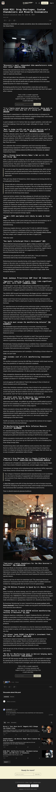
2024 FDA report (10, 483)
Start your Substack (24, 785)
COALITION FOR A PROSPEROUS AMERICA (35, 460)
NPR (44, 241)
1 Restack (17, 682)
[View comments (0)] (16, 735)
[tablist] (9, 696)
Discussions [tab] (13, 722)
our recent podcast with (42, 603)
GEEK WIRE (27, 636)
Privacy (27, 782)
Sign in (52, 3)
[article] (28, 730)
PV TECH (26, 612)
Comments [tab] (6, 696)
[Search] (36, 3)
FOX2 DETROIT (26, 656)
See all (6, 762)
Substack (21, 789)
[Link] (1, 66)
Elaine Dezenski (8, 605)
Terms (30, 782)
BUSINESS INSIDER (37, 131)
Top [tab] (5, 722)
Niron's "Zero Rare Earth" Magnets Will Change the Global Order (20, 727)
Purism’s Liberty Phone (43, 232)
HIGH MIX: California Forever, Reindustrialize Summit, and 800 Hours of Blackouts (20, 752)
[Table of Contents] (1, 396)
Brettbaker (8, 709)
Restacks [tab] (12, 696)
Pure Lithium (27, 196)
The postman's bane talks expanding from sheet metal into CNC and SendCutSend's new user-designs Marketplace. (19, 743)
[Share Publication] (39, 3)
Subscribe (44, 3)
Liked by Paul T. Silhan (12, 710)
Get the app (34, 785)
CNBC (5, 218)
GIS (4, 358)
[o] (47, 729)
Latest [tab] (8, 722)
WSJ (15, 157)
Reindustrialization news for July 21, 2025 (13, 754)
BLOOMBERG (18, 428)
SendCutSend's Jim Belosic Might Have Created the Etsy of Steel (21, 739)
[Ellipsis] (52, 709)
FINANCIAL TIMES (29, 283)
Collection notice (37, 782)
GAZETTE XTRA (19, 67)
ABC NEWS (34, 399)
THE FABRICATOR (19, 565)
